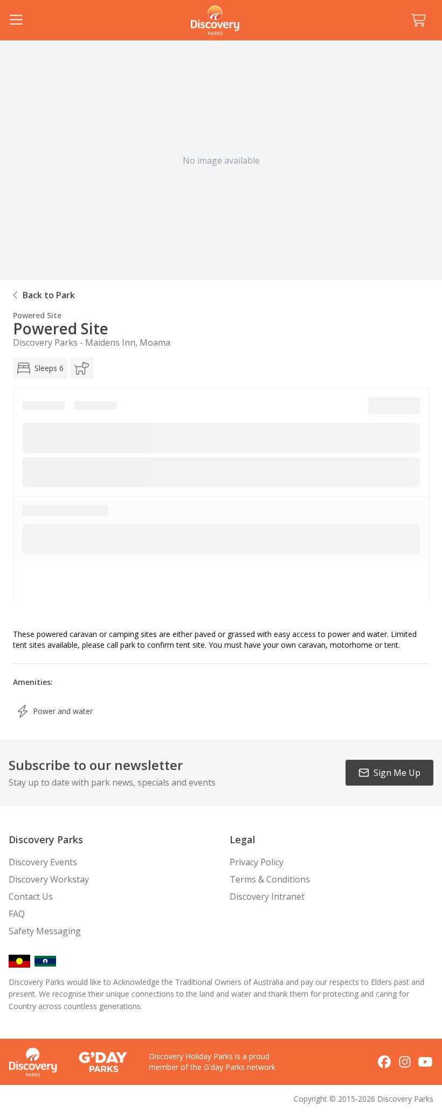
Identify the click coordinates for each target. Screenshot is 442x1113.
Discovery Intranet (267, 896)
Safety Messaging (45, 931)
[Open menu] (16, 20)
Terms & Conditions (270, 879)
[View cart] (418, 20)
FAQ (17, 914)
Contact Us (31, 896)
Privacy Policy (257, 862)
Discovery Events (43, 862)
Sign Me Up (397, 773)
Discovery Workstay (49, 879)
